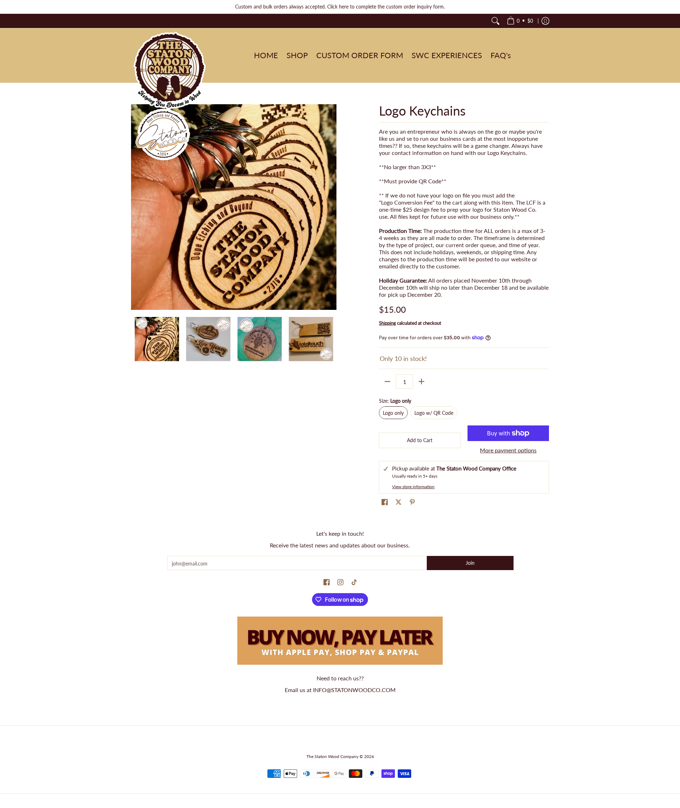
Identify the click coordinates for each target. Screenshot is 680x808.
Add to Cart (419, 440)
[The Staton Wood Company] (170, 70)
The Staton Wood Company (332, 756)
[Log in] (545, 21)
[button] (385, 502)
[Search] (495, 21)
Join (470, 563)
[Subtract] (387, 381)
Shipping (387, 323)
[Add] (421, 381)
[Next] (331, 207)
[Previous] (136, 207)
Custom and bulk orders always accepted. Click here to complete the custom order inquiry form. (340, 7)
